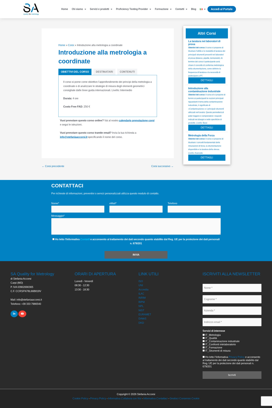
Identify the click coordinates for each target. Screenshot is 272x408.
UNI (141, 285)
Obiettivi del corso (75, 71)
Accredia (143, 289)
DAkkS (142, 318)
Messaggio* (58, 215)
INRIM (142, 297)
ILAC (141, 293)
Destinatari (104, 71)
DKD (141, 322)
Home (64, 9)
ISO (141, 281)
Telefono (172, 203)
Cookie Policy (80, 398)
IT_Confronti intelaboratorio (220, 344)
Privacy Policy (237, 357)
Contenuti (127, 71)
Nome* (55, 203)
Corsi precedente (53, 166)
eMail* (112, 203)
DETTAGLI (207, 80)
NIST (141, 310)
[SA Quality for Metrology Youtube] (22, 313)
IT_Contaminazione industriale (222, 341)
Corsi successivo (162, 166)
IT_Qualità (211, 338)
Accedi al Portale (221, 9)
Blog (193, 9)
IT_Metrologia (213, 335)
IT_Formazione (213, 347)
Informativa (124, 398)
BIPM (142, 302)
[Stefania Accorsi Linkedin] (14, 313)
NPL (141, 306)
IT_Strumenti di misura (217, 350)
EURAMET (145, 314)
